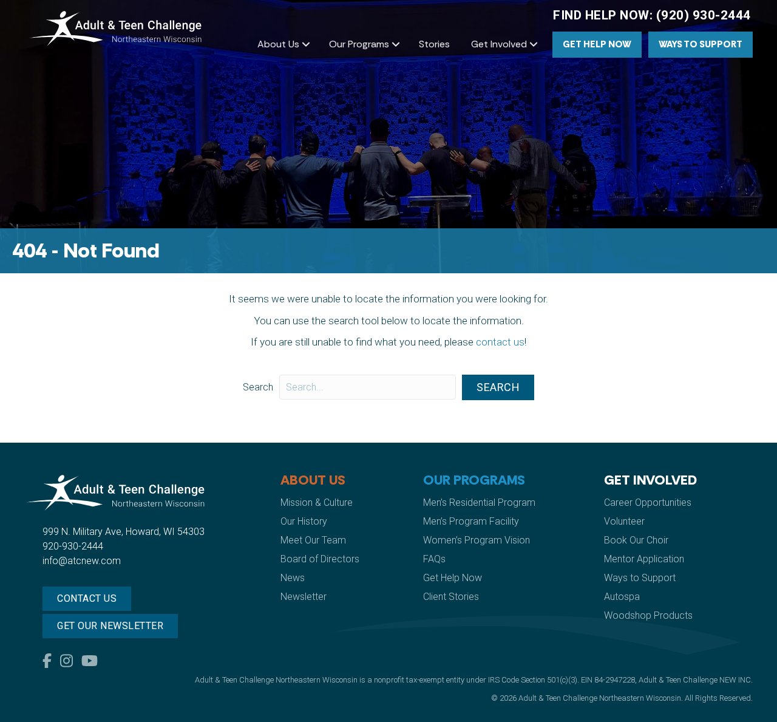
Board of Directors (319, 559)
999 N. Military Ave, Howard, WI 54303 (123, 531)
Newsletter (303, 596)
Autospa (622, 596)
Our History (303, 521)
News (292, 578)
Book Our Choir (636, 540)
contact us (500, 342)
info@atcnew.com (81, 561)
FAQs (434, 559)
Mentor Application (644, 559)
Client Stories (451, 596)
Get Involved (499, 44)
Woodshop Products (648, 615)
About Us (278, 44)
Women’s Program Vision (476, 540)
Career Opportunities (647, 502)
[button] (306, 44)
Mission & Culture (316, 502)
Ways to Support (700, 44)
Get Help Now (597, 44)
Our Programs (359, 44)
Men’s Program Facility (471, 521)
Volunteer (624, 521)
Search (258, 387)
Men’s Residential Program (479, 502)
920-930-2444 (72, 546)
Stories (434, 44)
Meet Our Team (313, 540)
